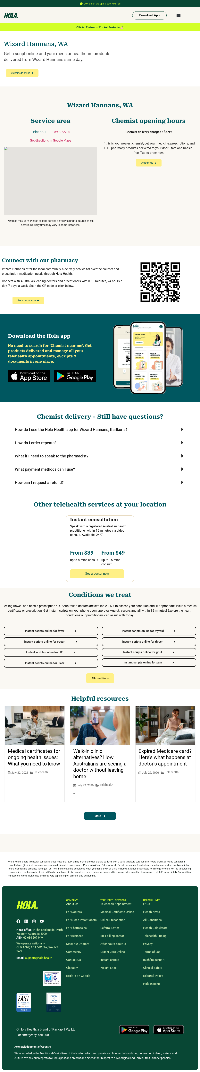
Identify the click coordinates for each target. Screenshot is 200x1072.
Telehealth (41, 772)
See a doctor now (97, 573)
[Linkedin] (26, 921)
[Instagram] (34, 921)
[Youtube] (42, 921)
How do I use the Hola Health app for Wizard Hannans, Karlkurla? (71, 429)
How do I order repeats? (35, 442)
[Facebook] (18, 921)
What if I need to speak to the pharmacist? (51, 456)
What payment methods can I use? (45, 469)
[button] (178, 15)
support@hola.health (38, 958)
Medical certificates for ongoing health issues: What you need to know (34, 757)
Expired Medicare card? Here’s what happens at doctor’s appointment (165, 757)
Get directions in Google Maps (50, 140)
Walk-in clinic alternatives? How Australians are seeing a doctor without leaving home (100, 763)
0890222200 (61, 132)
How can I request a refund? (39, 482)
